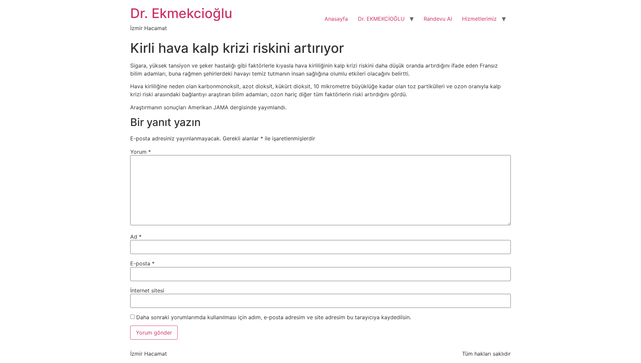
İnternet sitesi (147, 290)
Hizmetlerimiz (479, 18)
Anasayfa (336, 18)
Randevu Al (438, 18)
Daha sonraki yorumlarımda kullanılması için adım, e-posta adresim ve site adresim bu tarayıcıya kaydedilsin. (273, 317)
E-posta (142, 263)
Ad (136, 236)
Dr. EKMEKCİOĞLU (381, 18)
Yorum (140, 151)
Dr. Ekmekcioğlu (181, 13)
